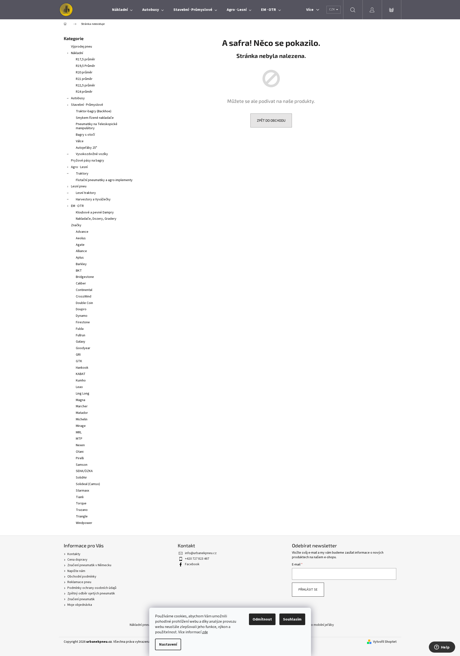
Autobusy (78, 98)
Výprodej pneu (81, 46)
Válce (80, 141)
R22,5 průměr (85, 85)
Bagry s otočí (85, 134)
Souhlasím (292, 619)
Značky (76, 225)
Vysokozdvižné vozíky (92, 154)
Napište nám (76, 571)
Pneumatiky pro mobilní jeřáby (312, 624)
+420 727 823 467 (197, 558)
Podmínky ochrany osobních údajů (91, 587)
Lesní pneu (78, 186)
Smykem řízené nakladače (95, 117)
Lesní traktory (86, 192)
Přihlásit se (308, 589)
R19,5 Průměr (85, 65)
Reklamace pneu (79, 582)
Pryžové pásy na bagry (87, 160)
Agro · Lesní (79, 167)
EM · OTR (77, 206)
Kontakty (73, 554)
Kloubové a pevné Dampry (95, 212)
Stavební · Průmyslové (87, 104)
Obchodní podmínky (81, 576)
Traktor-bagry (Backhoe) (93, 111)
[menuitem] (122, 9)
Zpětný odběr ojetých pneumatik (91, 593)
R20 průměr (84, 72)
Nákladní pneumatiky (144, 624)
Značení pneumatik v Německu (89, 565)
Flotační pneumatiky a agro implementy (104, 180)
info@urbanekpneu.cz (201, 553)
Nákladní (77, 53)
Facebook (192, 564)
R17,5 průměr (85, 59)
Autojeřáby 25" (86, 147)
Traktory (82, 173)
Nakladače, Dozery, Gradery (96, 218)
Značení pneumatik (81, 599)
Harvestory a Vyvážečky (93, 199)
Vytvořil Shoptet (384, 642)
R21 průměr (84, 79)
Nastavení (168, 644)
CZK (332, 9)
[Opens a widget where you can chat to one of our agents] (442, 648)
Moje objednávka (79, 604)
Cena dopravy (77, 559)
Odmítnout (262, 619)
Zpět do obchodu (271, 120)
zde (205, 632)
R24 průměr (84, 91)
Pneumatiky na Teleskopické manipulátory (96, 126)
